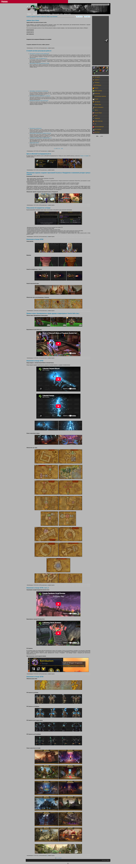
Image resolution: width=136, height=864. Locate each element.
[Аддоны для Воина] (107, 71)
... (60, 148)
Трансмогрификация (99, 126)
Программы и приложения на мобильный (39, 91)
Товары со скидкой (84, 155)
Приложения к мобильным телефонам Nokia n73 (41, 138)
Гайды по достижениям (44, 14)
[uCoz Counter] (99, 136)
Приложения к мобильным (35, 128)
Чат (95, 123)
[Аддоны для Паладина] (107, 68)
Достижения (97, 101)
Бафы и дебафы (98, 90)
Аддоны (35, 14)
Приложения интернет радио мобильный (39, 100)
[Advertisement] (100, 40)
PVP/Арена (96, 82)
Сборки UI (97, 79)
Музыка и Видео (98, 112)
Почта (96, 115)
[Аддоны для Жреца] (94, 71)
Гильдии (96, 99)
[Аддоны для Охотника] (100, 68)
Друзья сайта (67, 14)
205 (62, 148)
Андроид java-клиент (34, 142)
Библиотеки (97, 93)
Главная (29, 14)
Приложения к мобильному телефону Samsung (40, 133)
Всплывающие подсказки (100, 96)
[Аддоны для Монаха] (94, 74)
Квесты (96, 110)
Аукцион (96, 88)
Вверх (108, 860)
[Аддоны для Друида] (97, 68)
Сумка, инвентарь (99, 121)
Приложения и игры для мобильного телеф (39, 63)
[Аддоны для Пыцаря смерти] (94, 68)
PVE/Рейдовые (98, 85)
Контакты (104, 860)
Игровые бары (98, 104)
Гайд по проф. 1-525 (57, 14)
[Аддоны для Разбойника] (97, 71)
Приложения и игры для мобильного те (38, 58)
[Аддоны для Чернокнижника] (104, 71)
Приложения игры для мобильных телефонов (40, 95)
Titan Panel (97, 132)
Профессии (97, 118)
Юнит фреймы (98, 129)
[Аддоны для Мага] (104, 68)
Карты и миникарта (99, 107)
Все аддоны (97, 77)
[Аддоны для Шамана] (100, 71)
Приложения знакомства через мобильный (39, 53)
